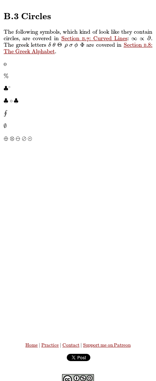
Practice (50, 345)
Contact (70, 345)
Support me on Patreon (107, 345)
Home (31, 345)
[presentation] (134, 38)
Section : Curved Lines (94, 38)
